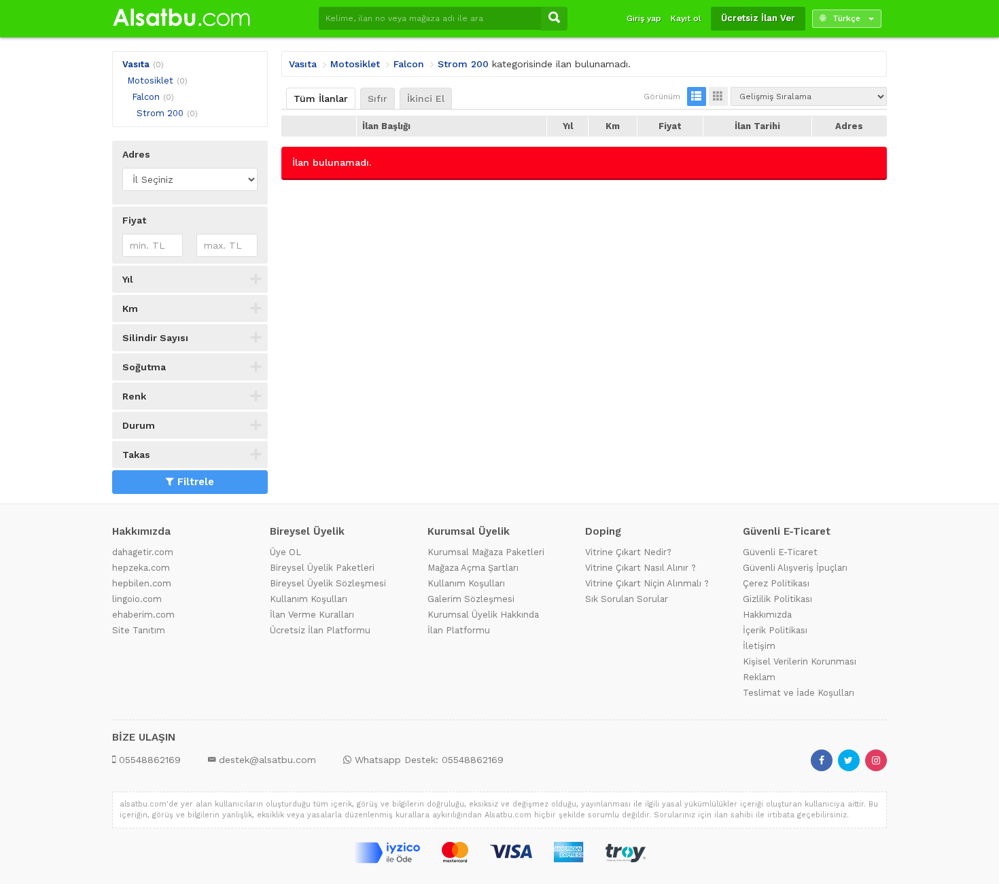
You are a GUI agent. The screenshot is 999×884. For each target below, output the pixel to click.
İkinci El (425, 98)
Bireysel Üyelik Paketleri (322, 568)
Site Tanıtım (138, 630)
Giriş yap (644, 18)
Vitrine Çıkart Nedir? (628, 552)
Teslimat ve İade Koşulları (798, 693)
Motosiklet (150, 80)
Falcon (146, 97)
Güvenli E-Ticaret (780, 552)
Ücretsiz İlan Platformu (320, 630)
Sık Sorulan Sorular (626, 599)
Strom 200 (160, 113)
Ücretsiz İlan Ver (758, 18)
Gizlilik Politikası (777, 599)
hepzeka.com (141, 568)
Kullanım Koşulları (308, 599)
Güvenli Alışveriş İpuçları (795, 568)
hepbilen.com (141, 583)
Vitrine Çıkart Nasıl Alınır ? (640, 568)
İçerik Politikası (775, 630)
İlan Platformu (458, 630)
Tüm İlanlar (321, 98)
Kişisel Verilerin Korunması (799, 661)
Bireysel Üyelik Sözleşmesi (328, 583)
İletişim (759, 646)
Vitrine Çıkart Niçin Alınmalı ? (647, 583)
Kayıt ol (686, 18)
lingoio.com (137, 599)
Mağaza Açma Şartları (473, 568)
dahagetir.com (142, 552)
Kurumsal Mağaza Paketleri (485, 552)
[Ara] (554, 19)
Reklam (759, 677)
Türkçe (846, 18)
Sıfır (377, 98)
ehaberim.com (143, 614)
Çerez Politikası (776, 583)
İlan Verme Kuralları (312, 614)
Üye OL (285, 552)
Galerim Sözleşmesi (470, 599)
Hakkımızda (767, 614)
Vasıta (136, 64)
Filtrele (195, 482)
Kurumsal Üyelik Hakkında (483, 614)
